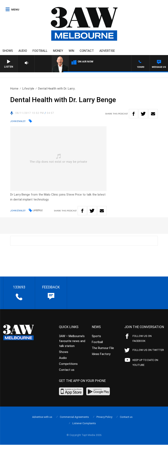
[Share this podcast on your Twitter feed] (143, 113)
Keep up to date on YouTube (145, 362)
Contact (87, 51)
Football (40, 51)
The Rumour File (103, 348)
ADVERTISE (107, 51)
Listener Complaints (84, 423)
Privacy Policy (104, 416)
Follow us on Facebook (142, 338)
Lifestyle (28, 88)
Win (71, 51)
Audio (22, 51)
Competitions (68, 364)
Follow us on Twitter (148, 349)
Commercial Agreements (74, 416)
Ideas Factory (101, 354)
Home (14, 88)
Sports (96, 336)
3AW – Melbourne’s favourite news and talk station (72, 341)
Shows (7, 51)
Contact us (66, 370)
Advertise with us (42, 416)
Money (58, 51)
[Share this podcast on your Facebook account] (133, 113)
